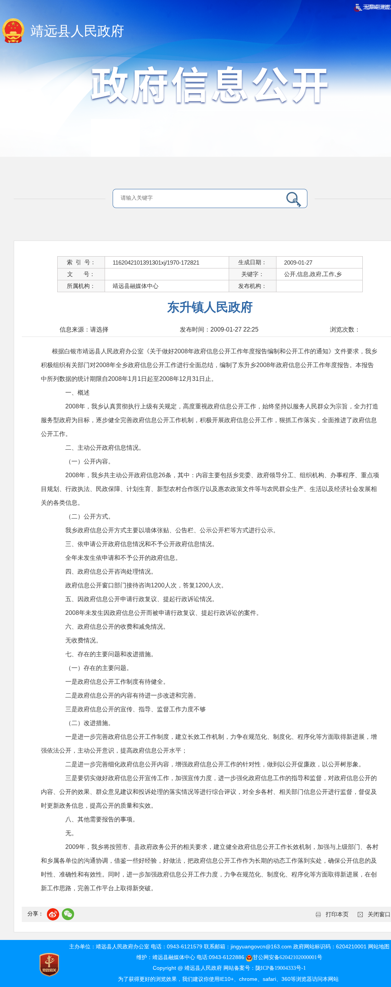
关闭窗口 (379, 914)
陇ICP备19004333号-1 (280, 968)
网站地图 (378, 947)
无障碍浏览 (375, 7)
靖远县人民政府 (77, 31)
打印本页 (337, 914)
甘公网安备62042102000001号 (287, 957)
